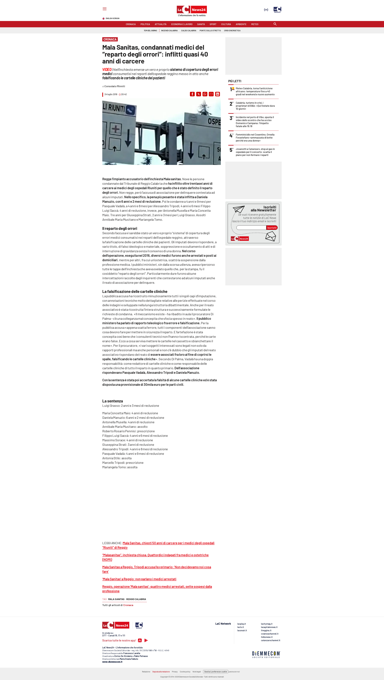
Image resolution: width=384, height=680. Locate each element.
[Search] (275, 24)
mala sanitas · (117, 599)
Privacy (175, 672)
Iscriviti (272, 227)
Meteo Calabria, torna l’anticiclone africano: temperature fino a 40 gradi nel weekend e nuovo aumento (255, 91)
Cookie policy (185, 672)
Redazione (146, 672)
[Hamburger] (104, 9)
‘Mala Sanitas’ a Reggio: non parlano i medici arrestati (139, 579)
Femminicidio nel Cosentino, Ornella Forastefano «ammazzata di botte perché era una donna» (255, 137)
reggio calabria (136, 599)
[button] (192, 94)
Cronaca (128, 605)
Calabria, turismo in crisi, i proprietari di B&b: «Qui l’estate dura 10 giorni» (255, 105)
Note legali (197, 672)
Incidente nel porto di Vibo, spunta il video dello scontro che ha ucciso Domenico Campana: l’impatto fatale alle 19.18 (255, 122)
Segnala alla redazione (161, 672)
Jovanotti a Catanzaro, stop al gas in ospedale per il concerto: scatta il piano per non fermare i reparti (255, 151)
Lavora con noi (234, 672)
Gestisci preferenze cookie (215, 671)
